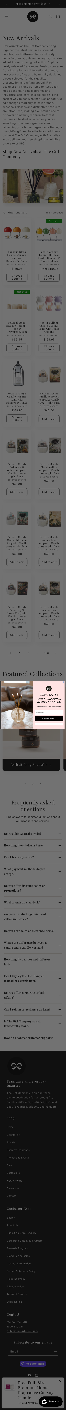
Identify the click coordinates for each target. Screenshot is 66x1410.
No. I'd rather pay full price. (48, 723)
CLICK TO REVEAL (48, 719)
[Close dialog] (63, 682)
